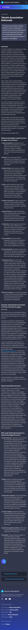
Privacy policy (14, 610)
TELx (10, 617)
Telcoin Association (15, 607)
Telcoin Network (13, 615)
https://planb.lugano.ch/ (9, 351)
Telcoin (8, 624)
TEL (10, 612)
